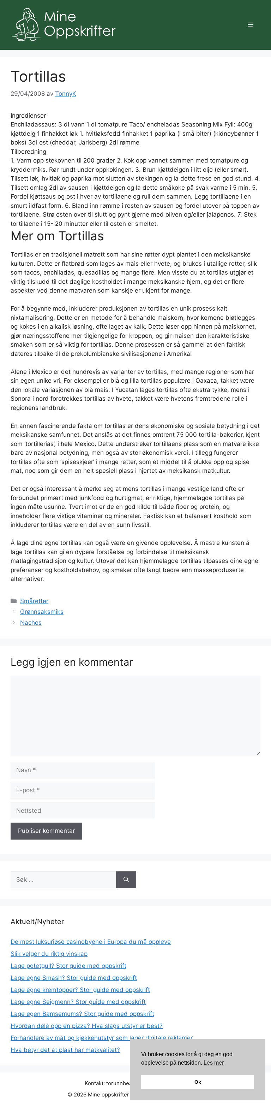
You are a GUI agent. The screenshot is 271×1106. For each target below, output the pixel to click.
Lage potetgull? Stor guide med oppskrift (68, 965)
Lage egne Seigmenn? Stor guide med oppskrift (78, 1001)
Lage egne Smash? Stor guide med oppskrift (74, 977)
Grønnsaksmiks (42, 611)
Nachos (31, 622)
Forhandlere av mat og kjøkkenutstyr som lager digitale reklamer (102, 1037)
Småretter (34, 601)
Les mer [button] (214, 1063)
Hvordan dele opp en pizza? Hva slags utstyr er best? (87, 1025)
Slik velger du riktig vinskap (49, 953)
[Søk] (126, 879)
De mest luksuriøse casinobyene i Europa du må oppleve (91, 941)
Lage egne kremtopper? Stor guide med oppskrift (80, 989)
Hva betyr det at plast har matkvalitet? (65, 1049)
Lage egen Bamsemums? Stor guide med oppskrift (82, 1013)
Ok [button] (197, 1082)
